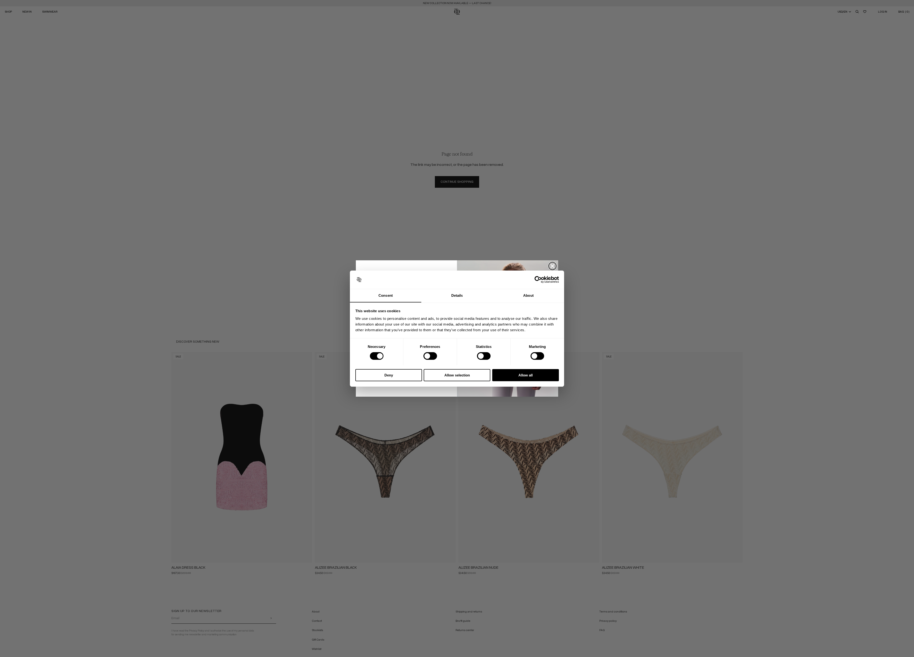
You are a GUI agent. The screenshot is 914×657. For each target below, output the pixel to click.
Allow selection (457, 375)
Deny (388, 375)
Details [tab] (457, 295)
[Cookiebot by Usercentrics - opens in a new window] (538, 279)
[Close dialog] (552, 266)
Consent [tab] (385, 295)
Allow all (525, 375)
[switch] (430, 356)
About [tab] (528, 295)
